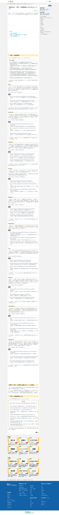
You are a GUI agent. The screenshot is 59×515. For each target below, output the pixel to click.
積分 (31, 493)
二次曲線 (31, 495)
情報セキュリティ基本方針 (11, 500)
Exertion (42, 27)
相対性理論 (43, 493)
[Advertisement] (23, 22)
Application (42, 30)
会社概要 (8, 494)
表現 (31, 501)
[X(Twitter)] (36, 432)
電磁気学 (43, 490)
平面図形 (31, 487)
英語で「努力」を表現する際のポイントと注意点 (18, 34)
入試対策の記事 (21, 487)
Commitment (42, 28)
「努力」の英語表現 (13, 33)
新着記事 (50, 1)
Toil (41, 26)
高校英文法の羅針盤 (12, 3)
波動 (42, 487)
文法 (31, 499)
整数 (31, 490)
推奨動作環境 (9, 504)
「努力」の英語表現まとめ (14, 36)
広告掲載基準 (9, 502)
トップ (46, 1)
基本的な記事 (21, 485)
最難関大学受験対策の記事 (23, 488)
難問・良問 (32, 485)
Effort (41, 17)
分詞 (31, 506)
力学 (42, 485)
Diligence (42, 23)
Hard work (42, 19)
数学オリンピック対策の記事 (23, 490)
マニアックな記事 (21, 492)
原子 (42, 492)
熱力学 (42, 488)
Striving (42, 21)
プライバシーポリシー (10, 499)
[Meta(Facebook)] (37, 432)
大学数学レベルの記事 (22, 493)
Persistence (42, 24)
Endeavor (42, 20)
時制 (31, 504)
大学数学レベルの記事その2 (23, 495)
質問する (43, 504)
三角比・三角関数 (32, 488)
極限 (31, 492)
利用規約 (8, 497)
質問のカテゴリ (44, 501)
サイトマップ (9, 505)
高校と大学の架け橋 (44, 495)
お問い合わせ (9, 507)
